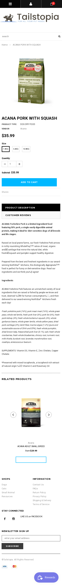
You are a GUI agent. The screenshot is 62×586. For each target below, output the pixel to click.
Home (5, 45)
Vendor (5, 129)
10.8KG (26, 149)
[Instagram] (14, 518)
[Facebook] (5, 518)
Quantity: (6, 158)
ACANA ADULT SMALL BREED (31, 446)
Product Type (9, 124)
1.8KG (5, 149)
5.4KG (15, 149)
